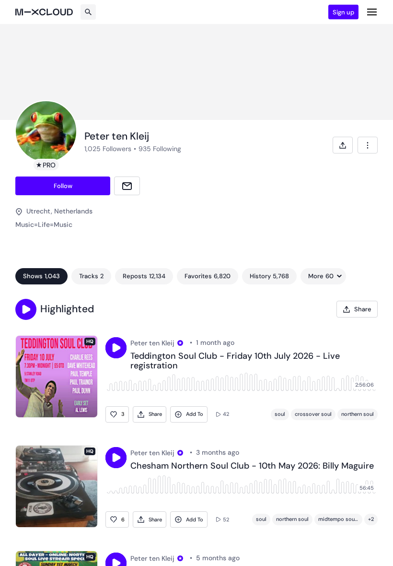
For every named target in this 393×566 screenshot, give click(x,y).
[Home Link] (44, 12)
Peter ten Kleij (152, 343)
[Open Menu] (372, 12)
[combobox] (368, 145)
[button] (25, 309)
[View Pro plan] (180, 343)
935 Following (160, 148)
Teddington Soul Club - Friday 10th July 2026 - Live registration (235, 361)
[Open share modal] (343, 145)
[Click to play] (116, 347)
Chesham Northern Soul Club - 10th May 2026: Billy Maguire (252, 466)
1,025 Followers (107, 148)
